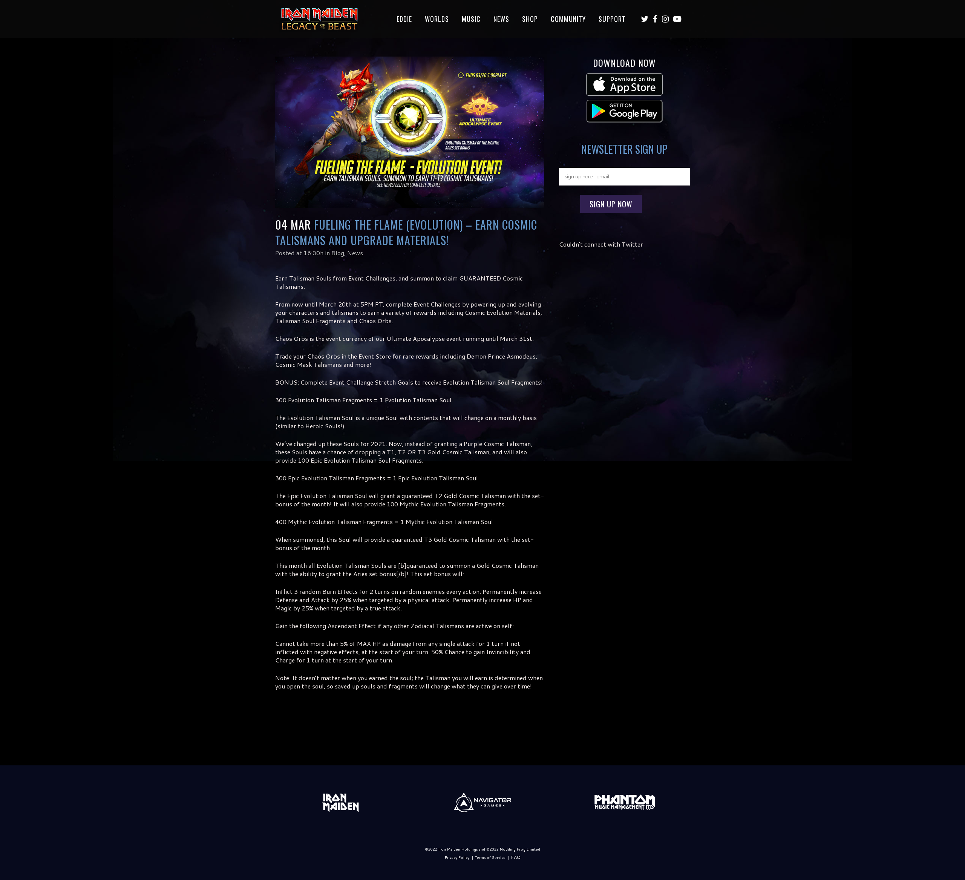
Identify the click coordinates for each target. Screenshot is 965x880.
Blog (337, 252)
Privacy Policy (457, 857)
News (355, 252)
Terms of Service (490, 857)
